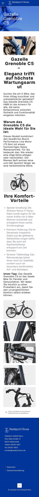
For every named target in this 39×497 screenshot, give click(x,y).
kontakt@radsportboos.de (15, 450)
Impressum (11, 467)
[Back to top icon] (19, 485)
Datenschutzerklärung (15, 470)
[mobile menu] (3, 3)
